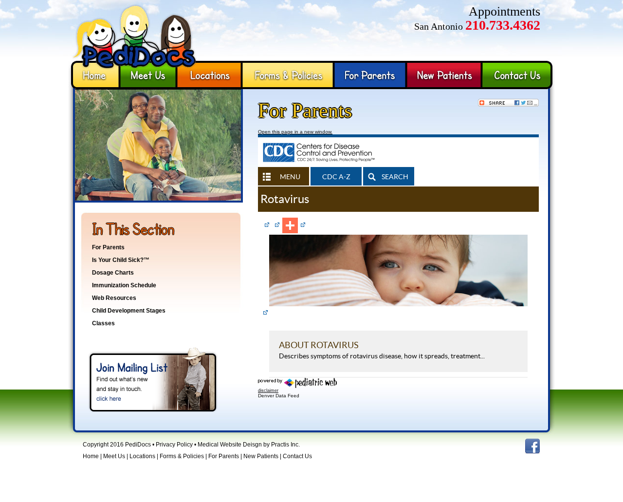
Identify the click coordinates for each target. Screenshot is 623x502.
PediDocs (136, 30)
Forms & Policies (288, 75)
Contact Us (518, 75)
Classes (103, 323)
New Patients (444, 75)
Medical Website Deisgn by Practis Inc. (249, 444)
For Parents (370, 75)
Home (93, 75)
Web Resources (114, 298)
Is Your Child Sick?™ (120, 260)
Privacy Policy (174, 444)
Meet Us (148, 75)
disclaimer (268, 390)
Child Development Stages (128, 310)
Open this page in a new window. (295, 131)
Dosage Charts (113, 272)
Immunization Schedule (124, 285)
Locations (209, 75)
